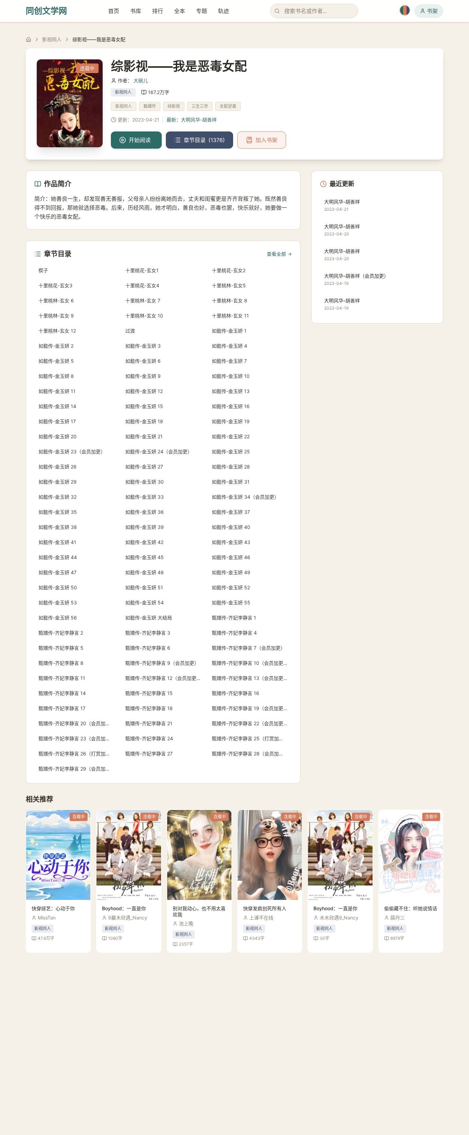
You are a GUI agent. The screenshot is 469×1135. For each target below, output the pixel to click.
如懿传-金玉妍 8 (56, 376)
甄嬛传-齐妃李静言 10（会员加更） (250, 663)
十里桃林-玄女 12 (57, 331)
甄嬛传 (150, 106)
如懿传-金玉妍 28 (231, 467)
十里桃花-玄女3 (55, 285)
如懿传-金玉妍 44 (57, 557)
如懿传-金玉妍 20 (57, 436)
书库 (135, 11)
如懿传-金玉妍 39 (144, 527)
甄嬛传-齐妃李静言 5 (60, 648)
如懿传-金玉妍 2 (55, 346)
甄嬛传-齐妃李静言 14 (62, 693)
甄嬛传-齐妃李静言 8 (60, 663)
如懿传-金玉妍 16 (231, 406)
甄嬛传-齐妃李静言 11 (61, 678)
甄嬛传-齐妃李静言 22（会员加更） (250, 723)
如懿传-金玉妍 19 (231, 421)
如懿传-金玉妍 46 (231, 557)
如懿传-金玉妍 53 (57, 602)
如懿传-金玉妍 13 (231, 391)
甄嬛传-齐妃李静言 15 (149, 693)
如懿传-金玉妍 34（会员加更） (245, 497)
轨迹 (223, 11)
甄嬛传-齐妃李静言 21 (148, 723)
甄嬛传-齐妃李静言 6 (147, 648)
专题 (201, 11)
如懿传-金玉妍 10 (231, 376)
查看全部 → (279, 254)
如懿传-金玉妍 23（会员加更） (71, 451)
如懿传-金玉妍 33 (144, 497)
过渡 (130, 331)
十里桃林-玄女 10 (144, 316)
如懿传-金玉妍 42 (144, 542)
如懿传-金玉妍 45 (144, 557)
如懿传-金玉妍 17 (57, 421)
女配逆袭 (228, 106)
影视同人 (51, 39)
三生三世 (200, 106)
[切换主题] (404, 10)
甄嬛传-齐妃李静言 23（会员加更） (76, 738)
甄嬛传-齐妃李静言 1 (234, 618)
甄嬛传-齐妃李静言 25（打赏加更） (250, 738)
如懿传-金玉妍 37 (231, 512)
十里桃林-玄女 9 (56, 316)
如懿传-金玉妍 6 (143, 361)
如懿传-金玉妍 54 (144, 602)
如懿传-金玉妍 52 (231, 587)
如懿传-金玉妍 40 (231, 527)
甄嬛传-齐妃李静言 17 (61, 708)
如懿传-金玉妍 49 (231, 572)
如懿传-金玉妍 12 (144, 391)
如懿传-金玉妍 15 (144, 406)
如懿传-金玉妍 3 (143, 346)
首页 (113, 11)
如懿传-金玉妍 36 (144, 512)
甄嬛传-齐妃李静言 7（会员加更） (248, 648)
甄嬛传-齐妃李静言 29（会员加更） (76, 769)
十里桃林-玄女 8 (229, 300)
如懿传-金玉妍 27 (144, 467)
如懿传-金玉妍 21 (144, 436)
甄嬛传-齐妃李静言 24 (149, 738)
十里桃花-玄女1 (142, 270)
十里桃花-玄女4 (142, 285)
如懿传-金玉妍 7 (229, 361)
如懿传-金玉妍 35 (57, 512)
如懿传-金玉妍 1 (229, 331)
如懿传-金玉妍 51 (144, 587)
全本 (179, 11)
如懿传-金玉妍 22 (231, 436)
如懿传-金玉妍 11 (57, 391)
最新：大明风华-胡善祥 (192, 120)
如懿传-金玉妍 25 (231, 451)
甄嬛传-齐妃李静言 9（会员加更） (162, 663)
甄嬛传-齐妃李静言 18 (149, 708)
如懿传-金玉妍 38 (57, 527)
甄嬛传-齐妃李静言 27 (149, 753)
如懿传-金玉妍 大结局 (148, 618)
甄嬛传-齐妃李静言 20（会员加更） (76, 723)
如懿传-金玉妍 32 (57, 497)
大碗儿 (141, 80)
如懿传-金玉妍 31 (231, 482)
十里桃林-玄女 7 (142, 300)
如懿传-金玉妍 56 (57, 618)
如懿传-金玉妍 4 (229, 346)
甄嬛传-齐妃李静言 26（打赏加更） (76, 753)
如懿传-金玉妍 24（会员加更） (158, 451)
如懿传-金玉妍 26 (57, 467)
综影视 (174, 106)
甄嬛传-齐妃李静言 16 (235, 693)
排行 (157, 11)
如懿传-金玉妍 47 (57, 572)
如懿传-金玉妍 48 (144, 572)
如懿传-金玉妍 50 (57, 587)
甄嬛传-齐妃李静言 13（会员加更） (250, 678)
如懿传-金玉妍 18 (144, 421)
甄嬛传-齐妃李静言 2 (60, 633)
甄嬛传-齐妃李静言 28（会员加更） (250, 753)
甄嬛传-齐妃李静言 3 (147, 633)
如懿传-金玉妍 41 (57, 542)
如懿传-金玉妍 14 (57, 406)
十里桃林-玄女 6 (56, 300)
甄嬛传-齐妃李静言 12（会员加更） (163, 678)
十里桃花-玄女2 (228, 270)
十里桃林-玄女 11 (230, 316)
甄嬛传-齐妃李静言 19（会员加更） (250, 708)
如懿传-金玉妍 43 (231, 542)
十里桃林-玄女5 (229, 285)
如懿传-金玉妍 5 (56, 361)
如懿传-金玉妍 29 (57, 482)
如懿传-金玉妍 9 (143, 376)
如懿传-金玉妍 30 (144, 482)
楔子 (43, 270)
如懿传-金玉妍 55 (231, 602)
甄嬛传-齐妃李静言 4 (234, 633)
